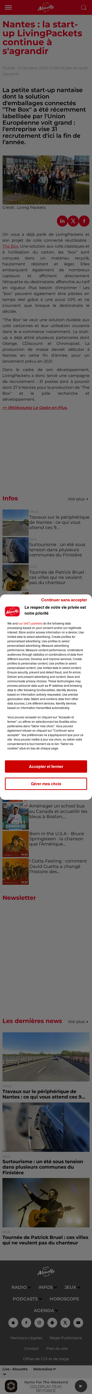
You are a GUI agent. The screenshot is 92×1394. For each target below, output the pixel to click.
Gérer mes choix (46, 783)
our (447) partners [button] (30, 623)
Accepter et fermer (46, 766)
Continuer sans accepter (64, 600)
